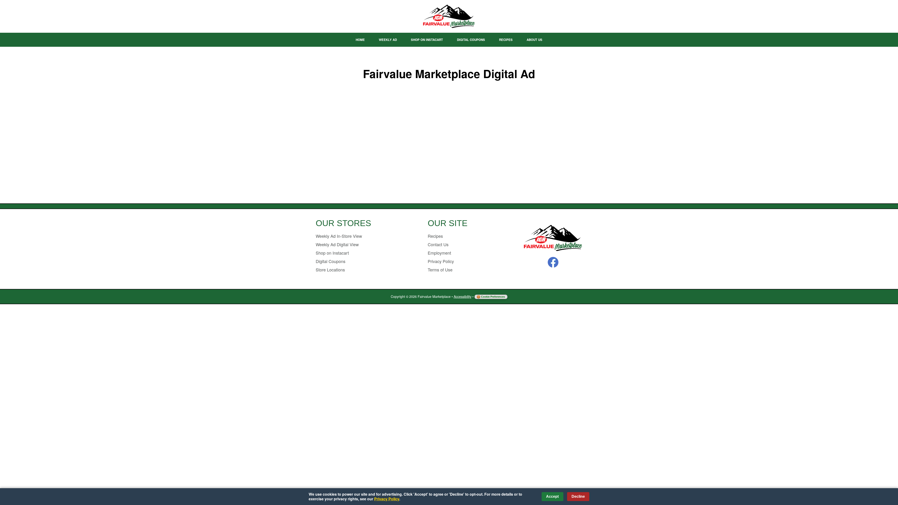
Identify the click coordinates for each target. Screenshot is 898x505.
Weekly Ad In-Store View (339, 236)
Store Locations (330, 270)
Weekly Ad (388, 39)
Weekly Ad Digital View (337, 244)
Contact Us (438, 244)
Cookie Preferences (493, 296)
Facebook (553, 262)
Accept (552, 496)
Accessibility (462, 296)
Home (360, 39)
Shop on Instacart (427, 39)
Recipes (506, 39)
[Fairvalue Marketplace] (553, 238)
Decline (578, 496)
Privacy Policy (441, 261)
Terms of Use (440, 270)
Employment (439, 253)
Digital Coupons (471, 39)
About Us (534, 39)
